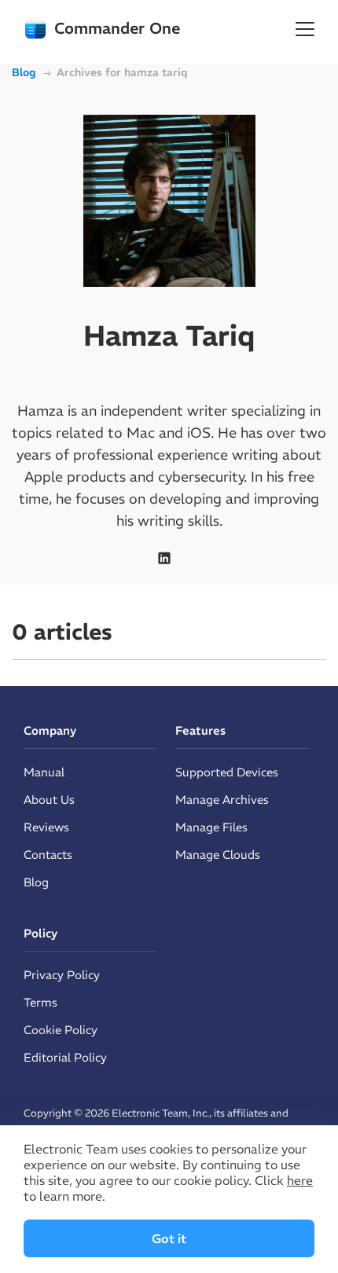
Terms (40, 1002)
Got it (169, 1238)
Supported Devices (226, 772)
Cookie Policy (60, 1029)
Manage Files (211, 827)
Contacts (48, 854)
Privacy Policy (62, 974)
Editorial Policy (65, 1057)
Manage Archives (222, 799)
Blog (36, 882)
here (300, 1180)
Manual (44, 772)
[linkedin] (164, 558)
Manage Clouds (217, 854)
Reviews (46, 827)
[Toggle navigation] (305, 29)
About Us (49, 799)
